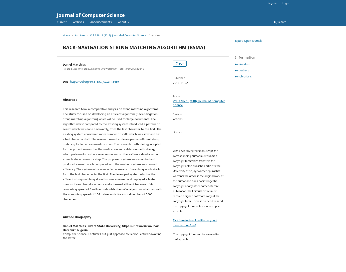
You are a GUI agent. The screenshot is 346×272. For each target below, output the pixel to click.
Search (281, 22)
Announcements (101, 22)
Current (62, 22)
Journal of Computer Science (91, 15)
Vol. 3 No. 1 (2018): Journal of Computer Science (118, 35)
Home (66, 35)
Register (273, 3)
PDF (181, 63)
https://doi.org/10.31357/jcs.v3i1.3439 (94, 81)
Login (286, 3)
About (122, 22)
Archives (78, 22)
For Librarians (243, 76)
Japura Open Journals (248, 41)
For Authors (242, 70)
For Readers (242, 64)
